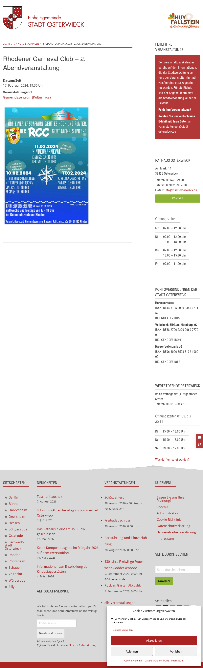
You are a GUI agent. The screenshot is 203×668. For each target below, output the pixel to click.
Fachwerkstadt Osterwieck (14, 545)
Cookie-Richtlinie (133, 660)
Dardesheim (17, 510)
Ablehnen (132, 651)
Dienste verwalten (123, 630)
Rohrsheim (16, 561)
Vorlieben (176, 651)
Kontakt (177, 198)
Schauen (15, 567)
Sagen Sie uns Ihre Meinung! (170, 499)
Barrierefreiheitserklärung (176, 532)
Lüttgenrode (17, 529)
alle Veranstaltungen (119, 603)
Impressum (177, 660)
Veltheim (15, 574)
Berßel (13, 497)
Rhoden (14, 555)
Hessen (14, 523)
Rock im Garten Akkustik (122, 585)
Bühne (13, 503)
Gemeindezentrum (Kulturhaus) (27, 97)
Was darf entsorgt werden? (172, 459)
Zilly (11, 587)
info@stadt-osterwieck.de (181, 190)
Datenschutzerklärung (157, 660)
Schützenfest (114, 497)
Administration (168, 513)
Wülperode (16, 580)
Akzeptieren (154, 640)
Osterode (15, 535)
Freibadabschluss (117, 520)
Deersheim (16, 516)
